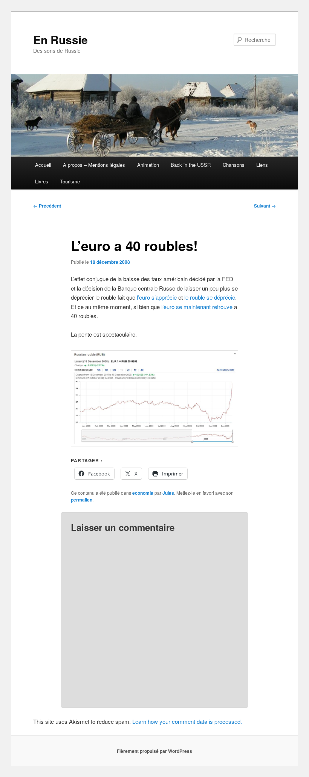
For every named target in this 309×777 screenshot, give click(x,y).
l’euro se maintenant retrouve (196, 307)
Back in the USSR (191, 164)
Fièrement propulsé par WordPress (154, 751)
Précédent (47, 205)
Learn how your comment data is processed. (187, 721)
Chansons (234, 164)
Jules (168, 492)
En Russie (60, 39)
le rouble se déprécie (209, 297)
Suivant (265, 205)
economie (142, 492)
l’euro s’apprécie (157, 297)
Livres (41, 181)
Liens (262, 164)
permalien (81, 499)
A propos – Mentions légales (94, 164)
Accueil (43, 164)
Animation (148, 164)
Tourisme (70, 181)
